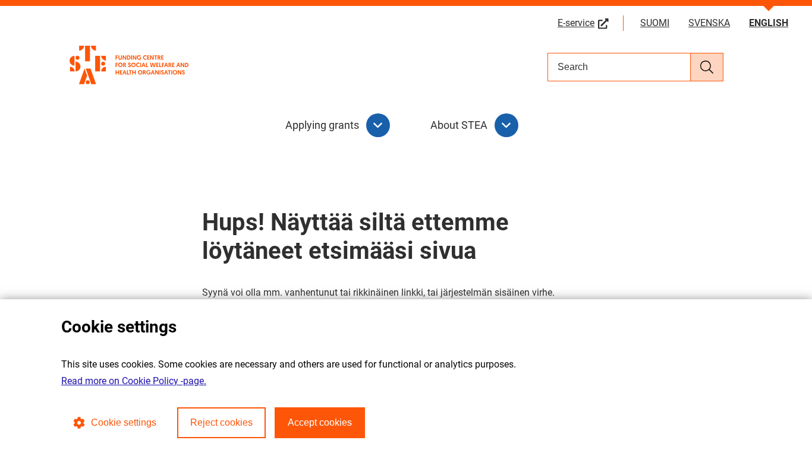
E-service (591, 22)
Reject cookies (221, 422)
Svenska (709, 22)
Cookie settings (123, 422)
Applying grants (322, 125)
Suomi (654, 22)
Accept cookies (320, 422)
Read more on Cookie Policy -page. (133, 381)
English (768, 22)
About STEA (458, 125)
